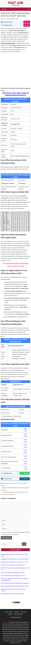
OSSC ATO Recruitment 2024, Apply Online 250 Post (13, 572)
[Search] (24, 544)
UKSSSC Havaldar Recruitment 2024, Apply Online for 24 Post (14, 586)
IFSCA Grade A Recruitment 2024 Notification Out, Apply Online (15, 583)
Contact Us (16, 611)
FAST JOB (15, 3)
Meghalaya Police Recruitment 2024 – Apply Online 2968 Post (15, 559)
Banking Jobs (6, 483)
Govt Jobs (13, 135)
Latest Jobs (19, 483)
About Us (11, 611)
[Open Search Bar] (29, 9)
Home (6, 611)
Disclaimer (10, 613)
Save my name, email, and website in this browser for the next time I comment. (16, 533)
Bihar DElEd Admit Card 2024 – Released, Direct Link (12, 593)
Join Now (26, 22)
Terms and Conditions (18, 613)
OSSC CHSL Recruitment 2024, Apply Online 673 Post (13, 575)
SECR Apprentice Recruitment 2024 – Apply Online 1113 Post (14, 562)
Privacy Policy (23, 611)
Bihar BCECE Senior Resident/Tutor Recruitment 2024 (13, 565)
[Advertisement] (15, 69)
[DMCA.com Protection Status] (15, 603)
